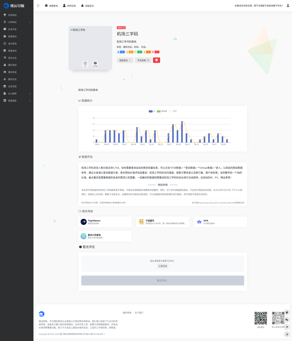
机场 (136, 47)
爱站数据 (190, 167)
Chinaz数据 (206, 167)
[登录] (288, 6)
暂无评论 (89, 247)
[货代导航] (52, 315)
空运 (143, 47)
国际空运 (121, 28)
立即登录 (162, 266)
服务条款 (127, 312)
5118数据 (176, 167)
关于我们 (139, 312)
